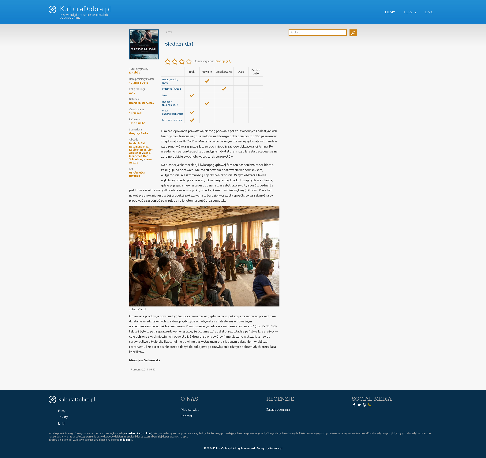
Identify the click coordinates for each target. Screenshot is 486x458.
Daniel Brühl (137, 143)
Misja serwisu (190, 409)
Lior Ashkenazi (141, 151)
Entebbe (134, 72)
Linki (429, 12)
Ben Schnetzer (138, 158)
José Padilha (137, 123)
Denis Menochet (140, 154)
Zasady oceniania (278, 409)
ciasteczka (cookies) (139, 433)
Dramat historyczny (141, 102)
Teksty (410, 12)
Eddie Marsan (138, 149)
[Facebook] (354, 404)
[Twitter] (359, 404)
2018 (132, 92)
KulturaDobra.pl (84, 9)
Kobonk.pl (275, 448)
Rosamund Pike (138, 146)
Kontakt (186, 416)
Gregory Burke (138, 133)
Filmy (390, 12)
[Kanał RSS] (369, 404)
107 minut (135, 112)
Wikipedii (126, 439)
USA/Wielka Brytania (137, 174)
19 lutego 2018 (138, 82)
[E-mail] (364, 404)
